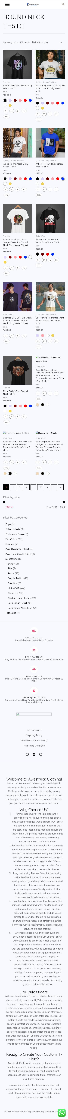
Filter (9, 507)
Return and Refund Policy (34, 740)
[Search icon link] (63, 4)
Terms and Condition (34, 745)
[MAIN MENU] (7, 4)
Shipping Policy (34, 735)
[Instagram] (27, 754)
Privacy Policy (34, 730)
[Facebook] (34, 754)
